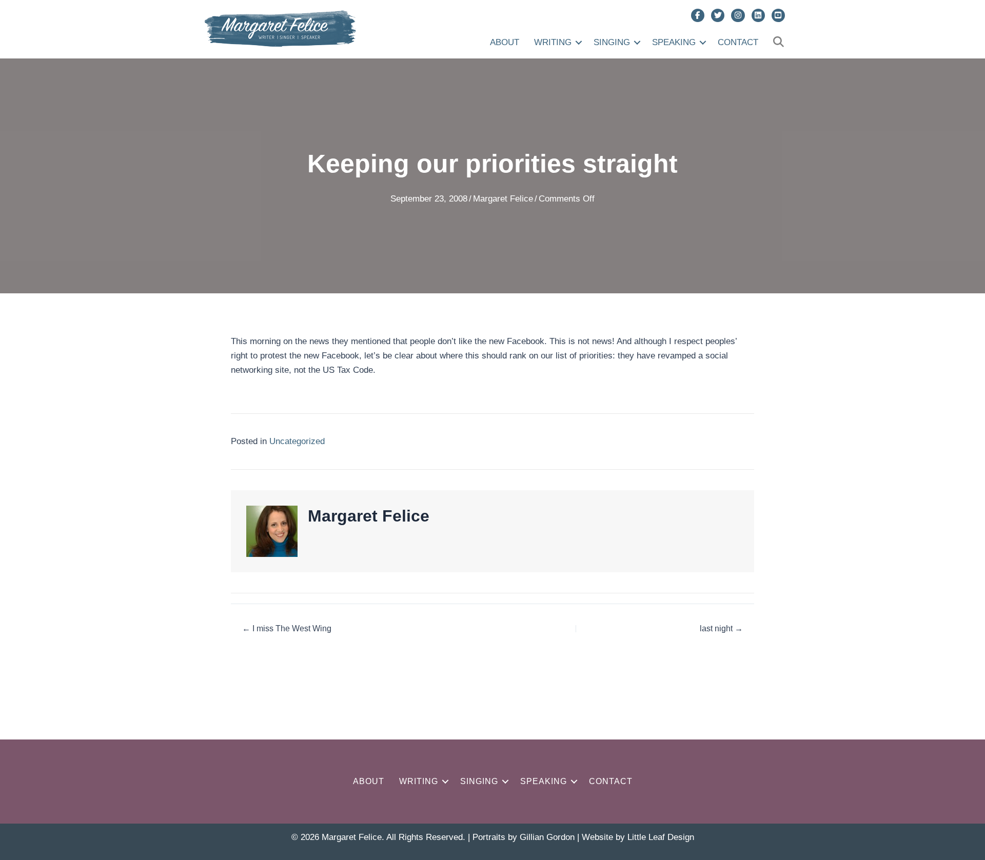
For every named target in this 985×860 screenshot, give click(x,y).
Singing (612, 42)
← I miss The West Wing (286, 629)
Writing (553, 42)
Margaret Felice (503, 199)
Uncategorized (297, 441)
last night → (721, 629)
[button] (579, 42)
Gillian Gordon (547, 837)
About (504, 42)
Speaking (674, 42)
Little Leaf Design (660, 837)
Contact (738, 42)
